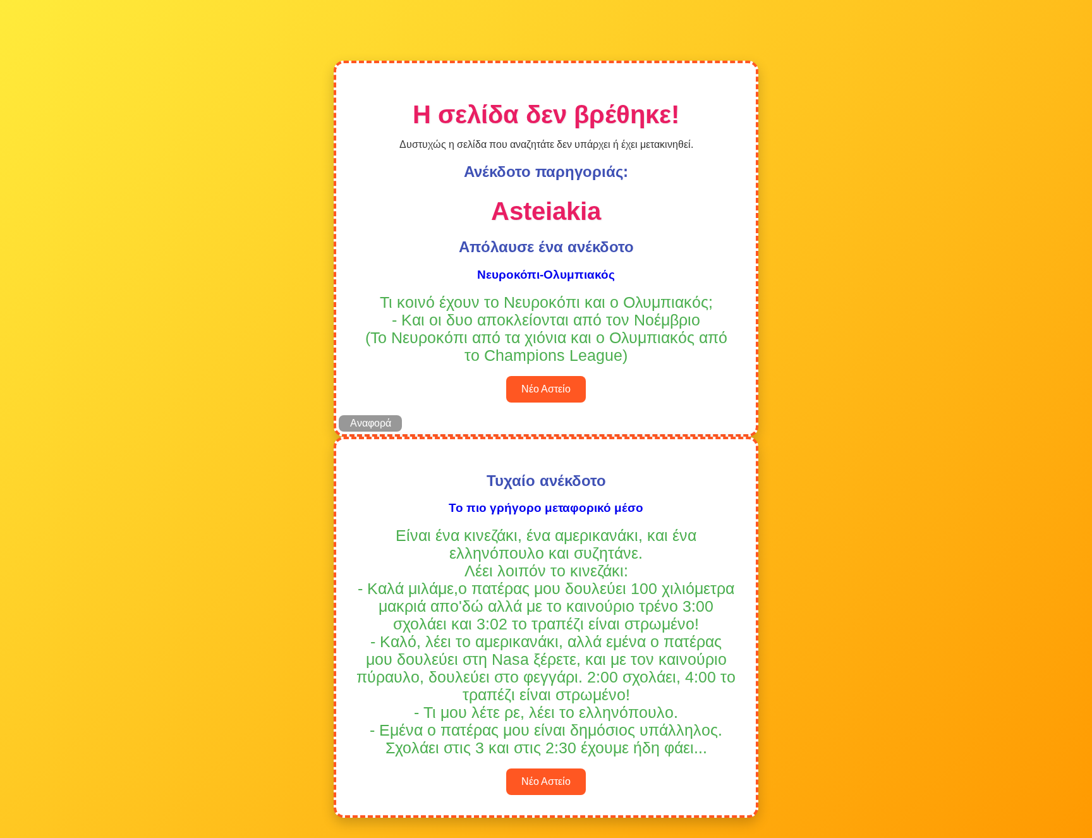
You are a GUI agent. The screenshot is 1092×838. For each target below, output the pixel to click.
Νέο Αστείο (546, 389)
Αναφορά (370, 423)
